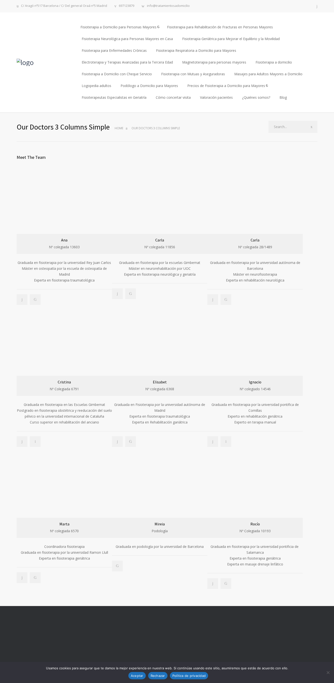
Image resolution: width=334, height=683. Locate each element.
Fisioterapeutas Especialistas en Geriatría (114, 97)
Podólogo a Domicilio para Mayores (149, 85)
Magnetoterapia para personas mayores (214, 62)
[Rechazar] (327, 672)
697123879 (126, 6)
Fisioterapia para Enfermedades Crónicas (114, 50)
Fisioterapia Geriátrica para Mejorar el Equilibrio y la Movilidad (231, 38)
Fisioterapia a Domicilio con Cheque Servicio (117, 74)
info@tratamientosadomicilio (168, 6)
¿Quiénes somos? (256, 97)
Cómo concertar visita (173, 97)
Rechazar (158, 676)
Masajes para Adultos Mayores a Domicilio (268, 74)
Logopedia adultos (96, 85)
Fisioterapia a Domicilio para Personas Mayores (118, 27)
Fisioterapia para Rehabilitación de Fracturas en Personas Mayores (220, 27)
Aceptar (137, 676)
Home (119, 128)
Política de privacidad (189, 676)
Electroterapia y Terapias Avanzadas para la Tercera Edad (127, 62)
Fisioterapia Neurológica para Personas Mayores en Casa (127, 38)
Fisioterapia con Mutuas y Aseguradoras (193, 74)
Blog (283, 97)
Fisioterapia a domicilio (274, 62)
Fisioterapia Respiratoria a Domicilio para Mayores (196, 50)
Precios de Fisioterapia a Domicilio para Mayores (226, 85)
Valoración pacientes (216, 97)
